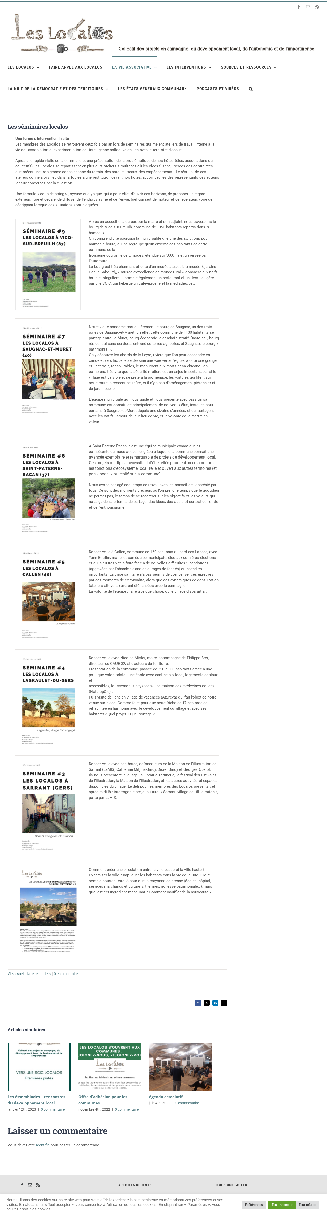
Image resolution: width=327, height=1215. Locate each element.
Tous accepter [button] (282, 1205)
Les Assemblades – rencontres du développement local (32, 1066)
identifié (43, 1145)
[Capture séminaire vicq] (48, 220)
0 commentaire (66, 974)
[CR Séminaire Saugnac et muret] (48, 325)
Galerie (46, 1066)
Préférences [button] (254, 1205)
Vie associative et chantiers (29, 974)
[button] (251, 88)
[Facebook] (22, 1185)
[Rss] (38, 1185)
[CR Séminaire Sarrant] (48, 763)
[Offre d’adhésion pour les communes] (110, 1067)
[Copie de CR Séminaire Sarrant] (48, 657)
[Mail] (30, 1185)
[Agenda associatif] (180, 1067)
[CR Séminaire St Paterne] (48, 445)
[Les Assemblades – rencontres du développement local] (39, 1067)
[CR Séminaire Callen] (48, 551)
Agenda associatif (173, 1066)
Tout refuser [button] (307, 1205)
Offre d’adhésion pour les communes (102, 1066)
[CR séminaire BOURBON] (48, 868)
